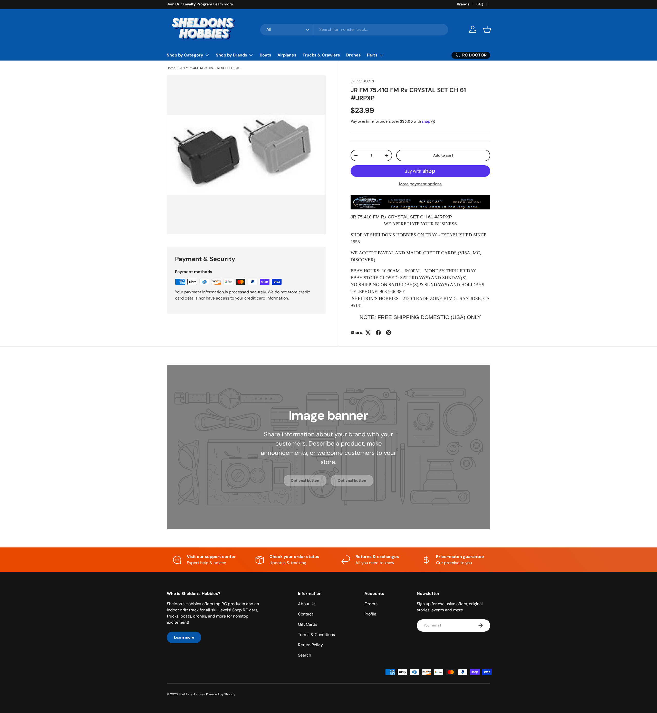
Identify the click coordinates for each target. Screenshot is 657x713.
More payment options (420, 184)
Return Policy (310, 645)
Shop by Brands (231, 55)
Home (171, 68)
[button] (487, 29)
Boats (265, 55)
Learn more (223, 4)
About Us (306, 603)
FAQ (479, 4)
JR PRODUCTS (362, 81)
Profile (370, 614)
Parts (372, 55)
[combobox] (354, 29)
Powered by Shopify (220, 694)
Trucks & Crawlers (321, 55)
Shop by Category (185, 55)
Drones (353, 55)
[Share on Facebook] (378, 332)
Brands (463, 4)
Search (304, 655)
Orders (371, 603)
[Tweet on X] (368, 332)
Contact (305, 614)
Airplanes (286, 55)
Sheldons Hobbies (192, 694)
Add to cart (443, 155)
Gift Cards (307, 624)
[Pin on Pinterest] (388, 332)
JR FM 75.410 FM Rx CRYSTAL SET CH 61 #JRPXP (211, 68)
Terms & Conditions (316, 634)
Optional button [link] (305, 480)
